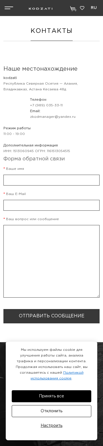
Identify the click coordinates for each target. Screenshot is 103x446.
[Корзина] (73, 9)
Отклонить (51, 411)
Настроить (51, 425)
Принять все (51, 396)
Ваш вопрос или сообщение (32, 219)
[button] (9, 8)
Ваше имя (15, 168)
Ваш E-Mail (16, 194)
